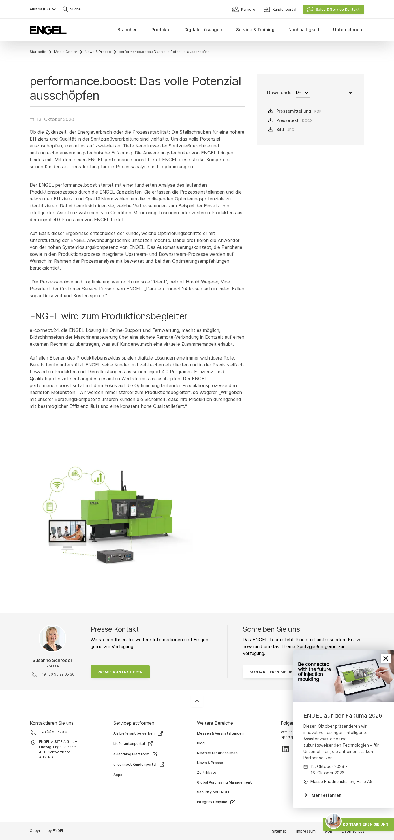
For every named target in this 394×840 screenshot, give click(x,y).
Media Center (65, 52)
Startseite (38, 52)
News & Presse (98, 52)
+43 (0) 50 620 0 (53, 732)
